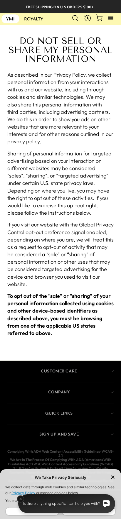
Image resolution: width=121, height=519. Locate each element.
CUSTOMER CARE (59, 371)
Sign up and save (59, 434)
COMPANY (59, 392)
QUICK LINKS (59, 413)
